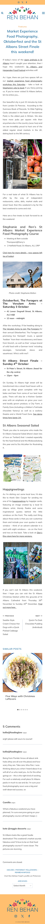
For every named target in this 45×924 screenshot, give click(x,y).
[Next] (39, 680)
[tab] (17, 709)
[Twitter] (22, 2)
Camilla (7, 802)
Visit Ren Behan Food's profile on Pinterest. (22, 876)
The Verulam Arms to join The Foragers (21, 329)
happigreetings (19, 501)
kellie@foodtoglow (12, 732)
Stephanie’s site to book (13, 88)
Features (22, 26)
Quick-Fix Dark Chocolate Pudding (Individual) (33, 621)
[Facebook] (26, 2)
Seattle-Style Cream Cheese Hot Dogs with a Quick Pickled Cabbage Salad (11, 625)
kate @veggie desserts (14, 828)
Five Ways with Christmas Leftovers (20, 697)
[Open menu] (43, 13)
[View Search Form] (2, 13)
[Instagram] (18, 2)
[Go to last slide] (5, 680)
